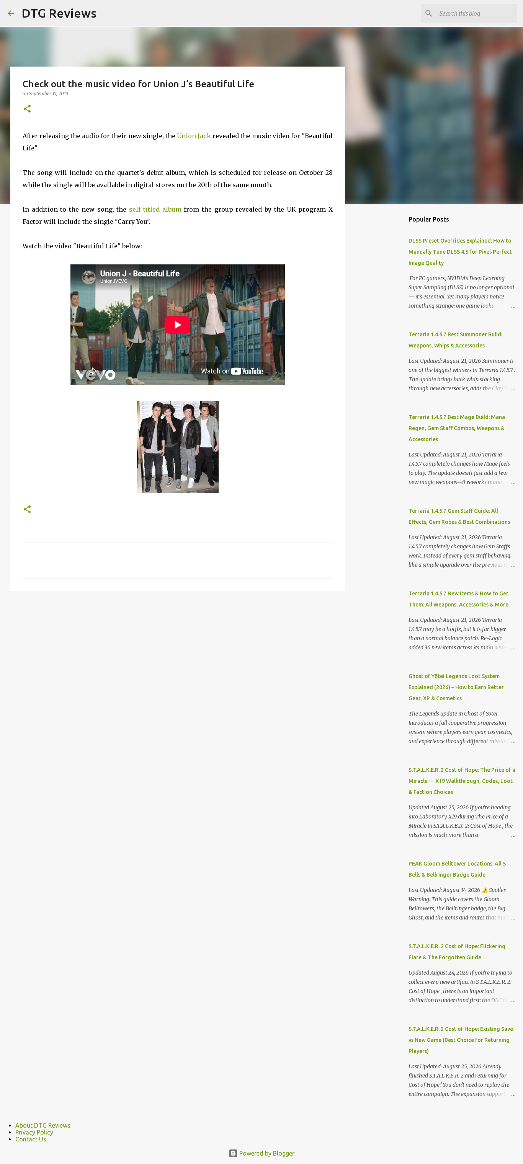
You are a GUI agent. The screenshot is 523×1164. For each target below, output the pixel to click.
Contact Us (30, 1139)
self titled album (155, 209)
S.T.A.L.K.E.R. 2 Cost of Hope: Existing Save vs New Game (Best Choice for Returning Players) (461, 1040)
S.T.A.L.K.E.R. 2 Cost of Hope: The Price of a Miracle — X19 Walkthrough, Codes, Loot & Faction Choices (462, 781)
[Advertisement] (384, 330)
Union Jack (194, 136)
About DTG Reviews (42, 1125)
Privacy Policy (34, 1132)
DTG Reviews (58, 13)
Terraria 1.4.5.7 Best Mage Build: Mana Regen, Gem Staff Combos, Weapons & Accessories (457, 428)
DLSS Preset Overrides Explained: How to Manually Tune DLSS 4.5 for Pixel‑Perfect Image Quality (460, 252)
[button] (27, 109)
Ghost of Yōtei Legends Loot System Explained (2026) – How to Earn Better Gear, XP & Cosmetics (456, 687)
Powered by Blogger (266, 1153)
